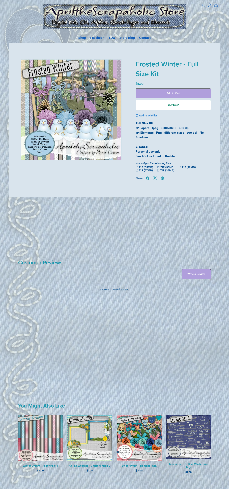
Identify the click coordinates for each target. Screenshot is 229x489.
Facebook (97, 37)
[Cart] (217, 5)
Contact (145, 37)
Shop (82, 37)
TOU (112, 37)
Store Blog (127, 37)
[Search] (203, 5)
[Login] (210, 5)
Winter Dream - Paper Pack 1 (40, 465)
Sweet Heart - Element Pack (139, 465)
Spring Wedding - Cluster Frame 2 (89, 465)
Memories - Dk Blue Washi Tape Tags (188, 465)
